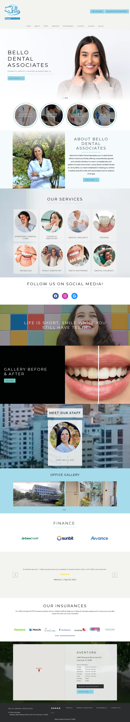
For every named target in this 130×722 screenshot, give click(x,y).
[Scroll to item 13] (70, 635)
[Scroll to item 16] (74, 635)
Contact (80, 26)
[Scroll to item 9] (65, 635)
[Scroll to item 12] (69, 635)
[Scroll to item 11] (68, 635)
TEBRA (73, 719)
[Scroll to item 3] (65, 509)
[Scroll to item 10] (66, 635)
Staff (46, 26)
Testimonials (68, 26)
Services (55, 26)
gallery (91, 26)
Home (28, 26)
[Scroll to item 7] (63, 635)
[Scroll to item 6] (61, 635)
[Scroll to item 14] (71, 635)
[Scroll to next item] (114, 574)
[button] (39, 670)
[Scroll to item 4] (66, 509)
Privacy (69, 708)
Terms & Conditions (84, 708)
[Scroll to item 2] (64, 509)
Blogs (101, 26)
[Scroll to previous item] (15, 574)
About (37, 26)
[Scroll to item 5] (60, 635)
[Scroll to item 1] (63, 509)
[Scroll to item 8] (64, 635)
